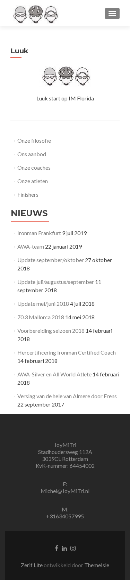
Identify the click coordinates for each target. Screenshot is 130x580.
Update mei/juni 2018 (43, 303)
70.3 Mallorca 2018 (40, 317)
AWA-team (30, 246)
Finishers (27, 194)
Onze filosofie (34, 140)
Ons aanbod (31, 154)
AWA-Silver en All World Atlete (54, 374)
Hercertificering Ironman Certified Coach (66, 352)
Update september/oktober (50, 260)
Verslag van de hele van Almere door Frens (67, 396)
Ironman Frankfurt (39, 233)
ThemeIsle (96, 565)
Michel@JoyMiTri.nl (65, 491)
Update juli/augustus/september (55, 281)
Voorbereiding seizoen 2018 (51, 330)
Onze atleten (32, 181)
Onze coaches (34, 167)
